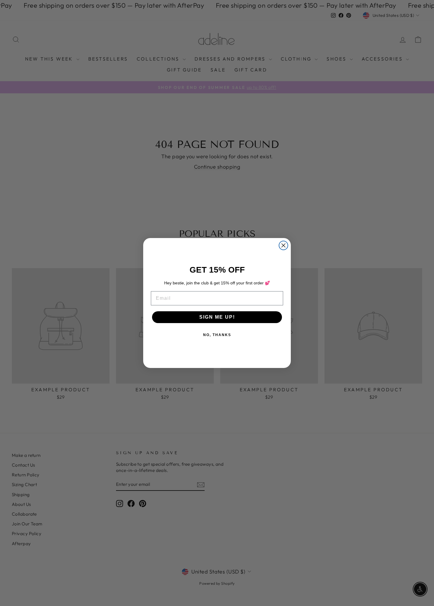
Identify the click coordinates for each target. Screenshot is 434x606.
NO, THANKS (217, 335)
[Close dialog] (283, 245)
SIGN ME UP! (217, 317)
